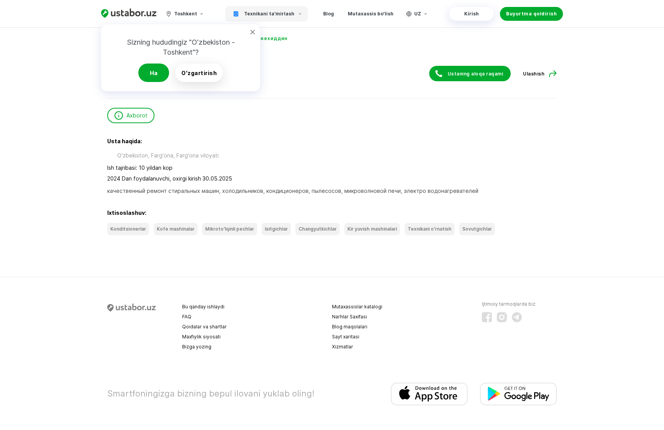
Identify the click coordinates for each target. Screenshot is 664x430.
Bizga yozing (196, 347)
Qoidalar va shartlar (204, 327)
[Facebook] (487, 317)
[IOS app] (429, 394)
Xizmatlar (342, 347)
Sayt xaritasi (345, 337)
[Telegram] (517, 317)
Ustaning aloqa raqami (475, 74)
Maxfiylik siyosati (201, 337)
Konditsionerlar (128, 229)
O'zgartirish (199, 73)
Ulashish (533, 74)
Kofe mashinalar (175, 229)
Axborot (137, 115)
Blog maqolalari (349, 327)
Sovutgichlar (477, 229)
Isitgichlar (276, 229)
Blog (328, 14)
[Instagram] (502, 317)
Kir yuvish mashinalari (372, 229)
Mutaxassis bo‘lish (370, 14)
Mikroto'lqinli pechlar (229, 229)
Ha (154, 73)
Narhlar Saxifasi (349, 317)
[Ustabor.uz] (128, 14)
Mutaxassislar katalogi (357, 307)
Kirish (471, 14)
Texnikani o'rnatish (430, 229)
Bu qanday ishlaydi (203, 307)
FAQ (186, 317)
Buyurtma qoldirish (531, 14)
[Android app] (518, 394)
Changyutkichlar (318, 229)
